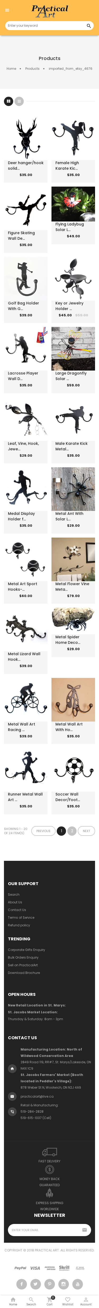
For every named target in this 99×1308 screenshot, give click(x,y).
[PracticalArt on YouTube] (77, 1284)
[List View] (19, 101)
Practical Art (47, 1250)
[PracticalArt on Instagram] (63, 1284)
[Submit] (18, 178)
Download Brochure (24, 972)
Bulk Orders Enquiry (23, 957)
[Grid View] (8, 101)
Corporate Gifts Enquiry (26, 950)
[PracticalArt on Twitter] (35, 1284)
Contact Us (17, 910)
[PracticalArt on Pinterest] (49, 1284)
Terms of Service (21, 917)
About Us (15, 902)
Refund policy (19, 925)
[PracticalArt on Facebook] (21, 1284)
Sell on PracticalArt (23, 965)
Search (14, 894)
